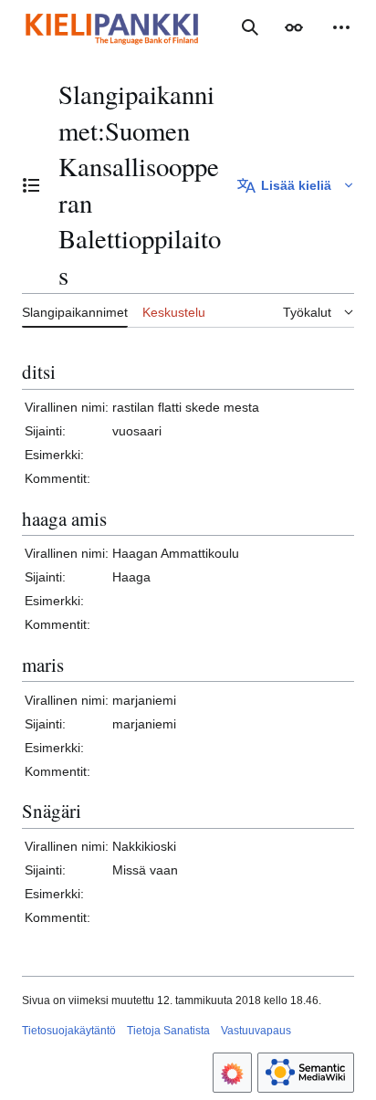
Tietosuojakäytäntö (69, 1030)
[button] (294, 27)
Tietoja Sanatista (168, 1030)
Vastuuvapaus (256, 1030)
